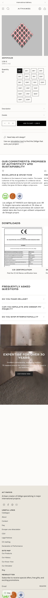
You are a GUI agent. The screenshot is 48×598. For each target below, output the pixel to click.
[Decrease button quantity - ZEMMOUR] (4, 123)
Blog (3, 570)
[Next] (45, 2)
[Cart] (44, 8)
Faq (3, 525)
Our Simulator (7, 566)
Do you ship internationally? (20, 317)
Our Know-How (8, 562)
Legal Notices (7, 538)
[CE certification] (22, 246)
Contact (5, 521)
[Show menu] (3, 8)
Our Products (7, 553)
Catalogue (6, 513)
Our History (6, 557)
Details (4, 115)
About (4, 517)
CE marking (6, 542)
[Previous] (3, 2)
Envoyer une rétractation (11, 529)
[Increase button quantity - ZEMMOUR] (13, 123)
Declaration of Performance (12, 546)
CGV (3, 534)
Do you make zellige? (15, 299)
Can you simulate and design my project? (21, 308)
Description (6, 109)
